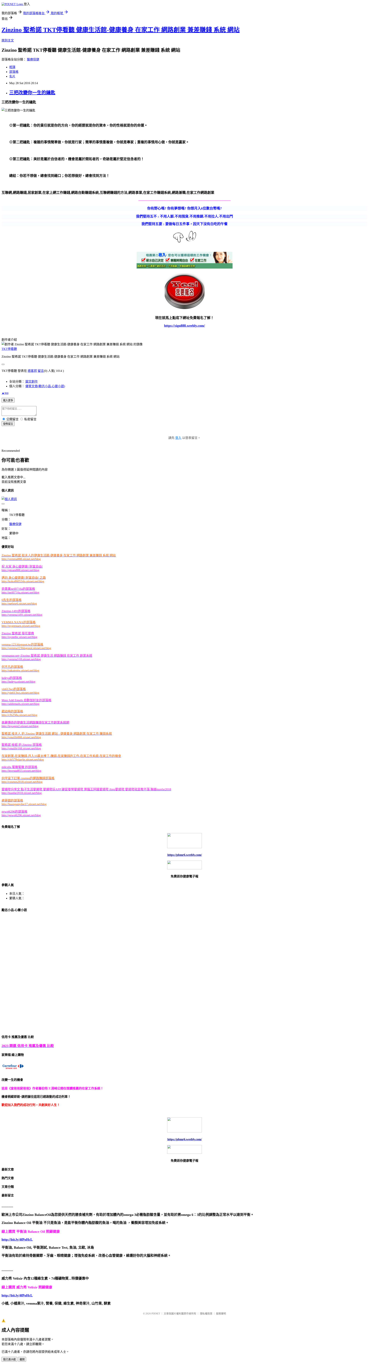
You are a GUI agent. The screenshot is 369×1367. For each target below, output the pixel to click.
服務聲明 (221, 1313)
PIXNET (155, 1313)
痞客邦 (32, 370)
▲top (5, 393)
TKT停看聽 (9, 349)
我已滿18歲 (9, 1359)
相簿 (12, 67)
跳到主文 (8, 40)
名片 (12, 76)
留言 (41, 370)
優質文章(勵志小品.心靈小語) (45, 386)
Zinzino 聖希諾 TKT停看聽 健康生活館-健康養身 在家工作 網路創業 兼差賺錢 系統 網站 (121, 29)
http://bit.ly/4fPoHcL (17, 1239)
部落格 (13, 71)
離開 (22, 1359)
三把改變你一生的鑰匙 (32, 92)
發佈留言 (8, 423)
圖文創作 (31, 381)
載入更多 (8, 400)
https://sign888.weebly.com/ (184, 325)
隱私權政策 (206, 1313)
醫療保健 (33, 59)
